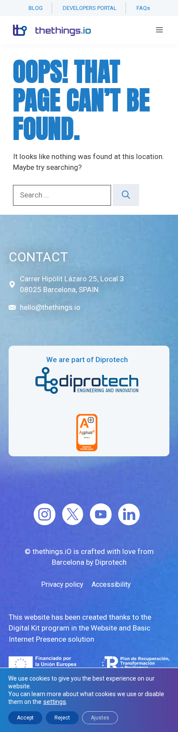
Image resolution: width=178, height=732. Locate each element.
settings (54, 702)
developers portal (90, 8)
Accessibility (111, 584)
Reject (62, 718)
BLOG (36, 8)
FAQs (143, 8)
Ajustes (100, 718)
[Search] (126, 195)
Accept (25, 718)
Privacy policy (62, 584)
